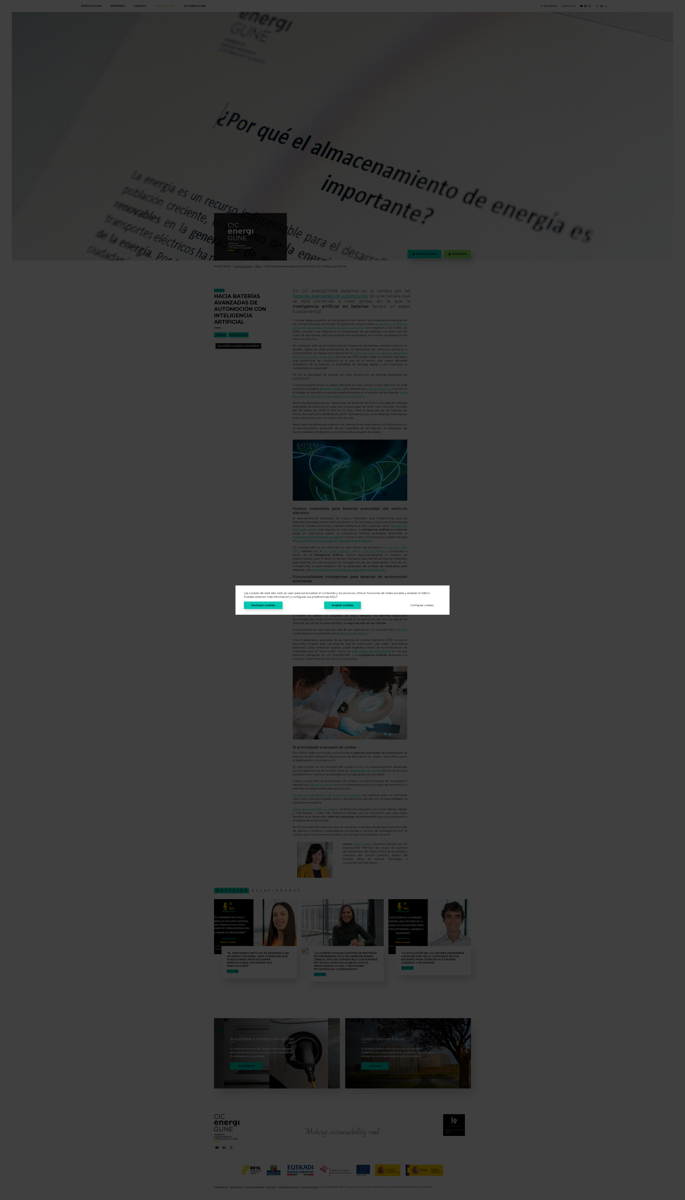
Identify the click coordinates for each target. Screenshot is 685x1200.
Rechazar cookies (263, 605)
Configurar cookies (422, 605)
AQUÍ (333, 596)
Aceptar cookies (342, 605)
